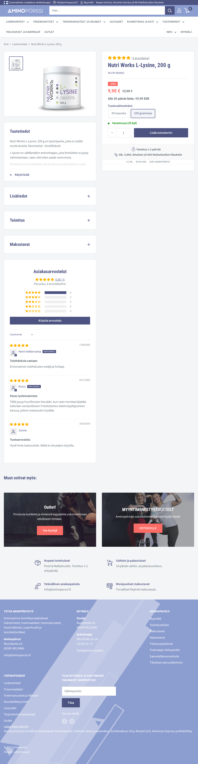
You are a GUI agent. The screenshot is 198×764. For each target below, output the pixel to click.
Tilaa (71, 703)
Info (169, 32)
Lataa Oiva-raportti (16, 726)
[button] (119, 58)
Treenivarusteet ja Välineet (81, 22)
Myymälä (88, 2)
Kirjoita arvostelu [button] (49, 321)
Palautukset (157, 637)
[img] (19, 345)
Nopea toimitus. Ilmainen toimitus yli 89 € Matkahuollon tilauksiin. (130, 2)
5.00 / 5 (60, 280)
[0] (187, 10)
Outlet (49, 32)
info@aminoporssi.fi (67, 2)
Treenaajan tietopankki (165, 650)
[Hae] (170, 10)
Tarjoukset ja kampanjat (23, 32)
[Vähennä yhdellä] (112, 132)
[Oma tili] (179, 10)
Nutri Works (116, 73)
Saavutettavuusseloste (164, 656)
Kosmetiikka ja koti (140, 22)
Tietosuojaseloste (161, 644)
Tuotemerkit (171, 22)
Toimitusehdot (159, 625)
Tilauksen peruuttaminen (166, 662)
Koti (6, 44)
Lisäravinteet (15, 22)
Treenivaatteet (43, 22)
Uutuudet (116, 22)
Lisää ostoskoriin (161, 133)
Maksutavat (157, 631)
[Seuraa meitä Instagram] (72, 721)
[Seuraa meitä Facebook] (64, 721)
